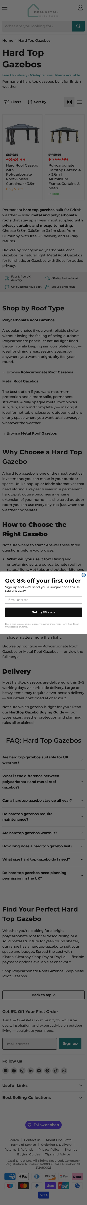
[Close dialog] (84, 575)
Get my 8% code (43, 612)
